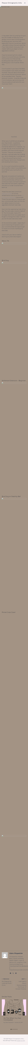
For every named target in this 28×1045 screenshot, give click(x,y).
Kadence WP (21, 1040)
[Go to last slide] (4, 1013)
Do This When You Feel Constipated (12, 1019)
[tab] (12, 1029)
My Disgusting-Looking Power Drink (7, 982)
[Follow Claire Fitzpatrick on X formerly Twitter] (13, 973)
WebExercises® (7, 193)
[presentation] (14, 1007)
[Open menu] (24, 3)
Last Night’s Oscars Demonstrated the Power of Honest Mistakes (21, 984)
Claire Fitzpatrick (16, 953)
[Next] (24, 1013)
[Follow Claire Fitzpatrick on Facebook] (10, 973)
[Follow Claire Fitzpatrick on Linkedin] (16, 973)
